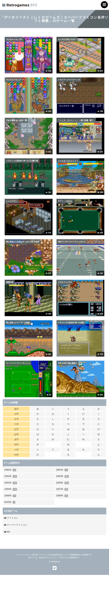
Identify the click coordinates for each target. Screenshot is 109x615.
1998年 (9, 495)
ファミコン (12, 518)
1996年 (10, 489)
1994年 (10, 483)
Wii (8, 532)
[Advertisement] (54, 595)
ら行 (16, 449)
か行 (16, 414)
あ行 (16, 409)
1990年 (9, 470)
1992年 (10, 476)
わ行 (16, 454)
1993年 (62, 476)
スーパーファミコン (16, 525)
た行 (16, 424)
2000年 (9, 502)
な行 (16, 429)
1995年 (62, 483)
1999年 (61, 495)
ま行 (16, 439)
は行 (16, 434)
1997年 (61, 489)
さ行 (16, 419)
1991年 (61, 470)
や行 (16, 444)
